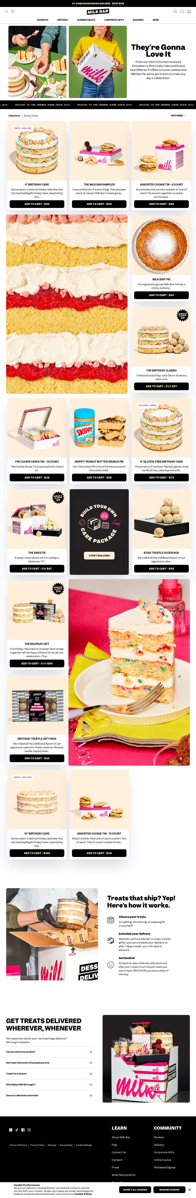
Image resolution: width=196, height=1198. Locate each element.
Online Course (162, 1160)
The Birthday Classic (161, 370)
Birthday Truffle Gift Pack (36, 738)
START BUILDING (99, 555)
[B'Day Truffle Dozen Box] (161, 519)
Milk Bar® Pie (162, 279)
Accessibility (66, 1145)
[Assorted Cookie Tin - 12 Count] (99, 799)
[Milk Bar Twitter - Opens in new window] (10, 1130)
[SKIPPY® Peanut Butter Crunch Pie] (99, 428)
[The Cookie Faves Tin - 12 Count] (37, 428)
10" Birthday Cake (37, 833)
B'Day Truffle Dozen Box (161, 552)
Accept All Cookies (135, 1189)
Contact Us (119, 1152)
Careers (117, 1160)
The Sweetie (37, 552)
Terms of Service (18, 1145)
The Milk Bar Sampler (99, 184)
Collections (14, 115)
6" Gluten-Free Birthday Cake (161, 461)
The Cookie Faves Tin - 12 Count (37, 461)
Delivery (159, 1145)
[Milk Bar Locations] (11, 12)
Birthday (62, 20)
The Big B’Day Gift (36, 643)
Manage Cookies (169, 1189)
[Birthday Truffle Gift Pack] (37, 705)
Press (115, 1167)
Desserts (42, 20)
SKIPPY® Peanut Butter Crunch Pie (99, 461)
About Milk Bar (121, 1137)
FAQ (114, 1145)
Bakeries (138, 20)
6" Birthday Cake (37, 184)
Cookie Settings (84, 1145)
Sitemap (52, 1145)
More (156, 20)
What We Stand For (124, 1175)
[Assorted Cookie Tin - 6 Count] (161, 150)
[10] (37, 799)
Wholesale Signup (164, 1167)
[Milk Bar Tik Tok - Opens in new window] (16, 1130)
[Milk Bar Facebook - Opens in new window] (22, 1130)
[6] (37, 150)
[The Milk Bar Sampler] (99, 150)
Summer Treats (86, 20)
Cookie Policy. (83, 1194)
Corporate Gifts (114, 20)
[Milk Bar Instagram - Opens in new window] (29, 1130)
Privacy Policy (37, 1145)
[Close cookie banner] (189, 1190)
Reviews (159, 1137)
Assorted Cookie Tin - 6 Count (161, 184)
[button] (6, 11)
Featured (177, 115)
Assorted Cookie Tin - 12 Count (99, 833)
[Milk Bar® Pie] (161, 245)
